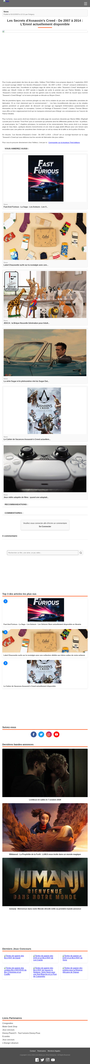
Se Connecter (45, 526)
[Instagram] (49, 734)
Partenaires (41, 1051)
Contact (33, 1051)
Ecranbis (6, 1036)
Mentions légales (54, 1051)
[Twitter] (41, 734)
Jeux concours (8, 1030)
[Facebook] (34, 734)
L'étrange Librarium (10, 1043)
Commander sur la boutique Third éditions (64, 142)
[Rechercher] (80, 552)
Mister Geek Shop (9, 1027)
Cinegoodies (7, 1023)
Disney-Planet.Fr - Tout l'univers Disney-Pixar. (21, 1033)
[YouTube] (56, 734)
